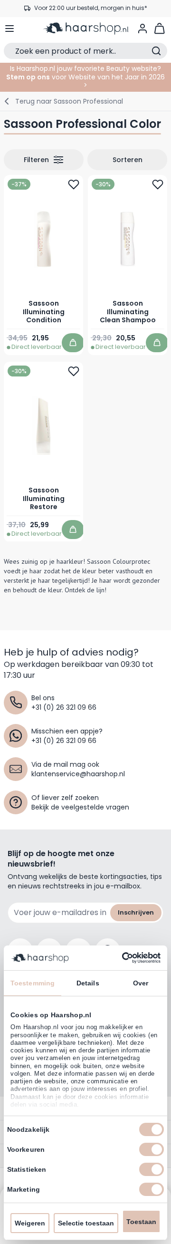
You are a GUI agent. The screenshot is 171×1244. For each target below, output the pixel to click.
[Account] (142, 28)
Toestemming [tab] (32, 983)
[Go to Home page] (85, 28)
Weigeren (30, 1223)
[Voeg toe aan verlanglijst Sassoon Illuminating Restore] (73, 371)
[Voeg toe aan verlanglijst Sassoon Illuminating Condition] (73, 184)
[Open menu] (9, 28)
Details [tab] (87, 983)
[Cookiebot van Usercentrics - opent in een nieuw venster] (121, 958)
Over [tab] (140, 983)
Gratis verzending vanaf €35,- (90, 11)
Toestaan (141, 1221)
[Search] (156, 51)
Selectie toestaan (86, 1223)
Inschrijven (136, 912)
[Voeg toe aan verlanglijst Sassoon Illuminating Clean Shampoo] (157, 184)
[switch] (151, 1149)
